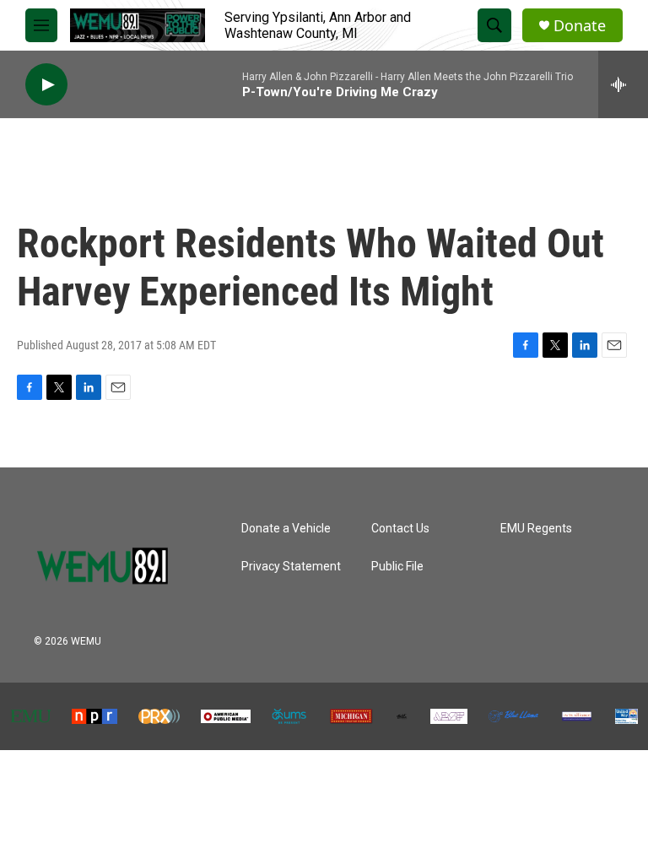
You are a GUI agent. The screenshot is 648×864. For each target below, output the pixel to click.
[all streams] (623, 84)
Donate (580, 26)
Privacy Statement (291, 566)
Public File (397, 566)
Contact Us (400, 528)
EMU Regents (536, 528)
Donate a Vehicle (286, 528)
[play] (46, 84)
